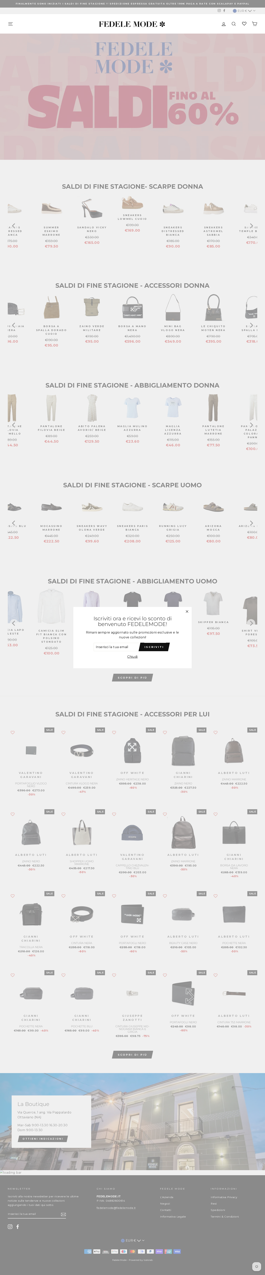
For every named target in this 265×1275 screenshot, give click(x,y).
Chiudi (132, 657)
